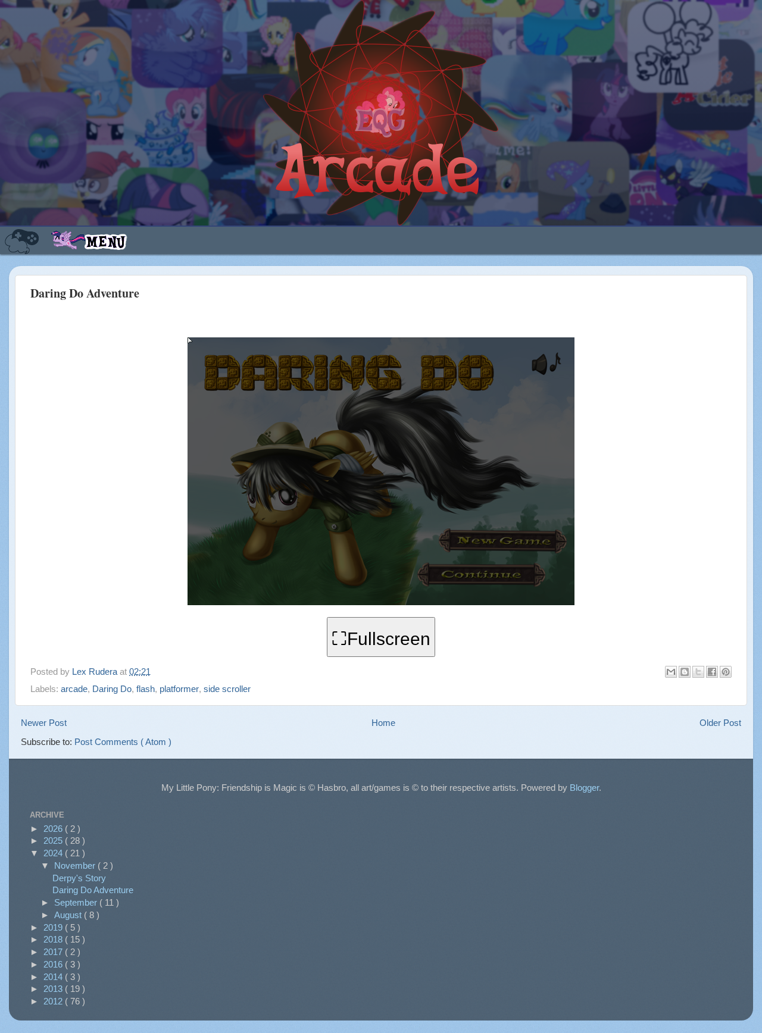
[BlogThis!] (685, 672)
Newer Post (44, 723)
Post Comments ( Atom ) (122, 742)
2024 (54, 853)
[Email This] (671, 672)
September (76, 902)
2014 (54, 977)
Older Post (720, 723)
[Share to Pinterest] (726, 672)
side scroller (227, 689)
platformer (179, 689)
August (69, 915)
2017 (54, 952)
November (76, 865)
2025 (54, 840)
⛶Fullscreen (381, 639)
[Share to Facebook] (712, 672)
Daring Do (112, 689)
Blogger (584, 787)
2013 (54, 989)
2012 (54, 1001)
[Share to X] (698, 672)
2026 (54, 829)
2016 (54, 964)
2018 (54, 939)
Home (383, 723)
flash (145, 689)
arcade (74, 689)
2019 (54, 927)
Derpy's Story (79, 878)
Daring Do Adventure (92, 890)
